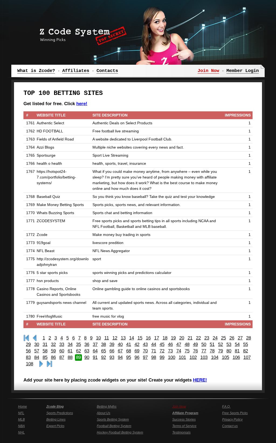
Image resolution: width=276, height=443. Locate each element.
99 (162, 357)
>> (41, 364)
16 (148, 338)
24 (215, 338)
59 (53, 350)
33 (61, 344)
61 (70, 350)
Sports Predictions (59, 413)
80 (228, 350)
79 (220, 350)
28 (248, 338)
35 (78, 344)
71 (153, 350)
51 (212, 344)
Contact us (230, 426)
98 (153, 357)
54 (237, 344)
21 (190, 338)
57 (36, 350)
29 (28, 344)
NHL (21, 432)
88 (70, 357)
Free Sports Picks (235, 413)
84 (36, 357)
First (26, 338)
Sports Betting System (113, 419)
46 (170, 344)
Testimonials (181, 432)
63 (86, 350)
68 (128, 350)
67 (120, 350)
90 (86, 357)
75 (187, 350)
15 (139, 338)
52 (220, 344)
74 (178, 350)
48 (187, 344)
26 (231, 338)
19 (173, 338)
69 (136, 350)
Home (22, 406)
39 (111, 344)
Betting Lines (55, 419)
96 (136, 357)
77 (203, 350)
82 (245, 350)
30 (36, 344)
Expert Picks (55, 426)
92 (103, 357)
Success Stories (184, 419)
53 (228, 344)
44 (153, 344)
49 (195, 344)
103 (204, 357)
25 (223, 338)
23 (206, 338)
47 (178, 344)
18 (165, 338)
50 (203, 344)
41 (128, 344)
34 (70, 344)
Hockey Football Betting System (120, 432)
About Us (103, 413)
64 (95, 350)
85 (45, 357)
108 (29, 363)
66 (111, 350)
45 (162, 344)
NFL (21, 413)
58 (45, 350)
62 (78, 350)
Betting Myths (106, 406)
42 (136, 344)
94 (120, 357)
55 (245, 344)
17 (156, 338)
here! (81, 103)
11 (106, 338)
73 (170, 350)
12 (114, 338)
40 (120, 344)
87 (61, 357)
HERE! (200, 380)
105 (225, 357)
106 (236, 357)
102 (193, 357)
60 (61, 350)
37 (95, 344)
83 (28, 357)
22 (198, 338)
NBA (21, 426)
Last (49, 364)
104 (214, 357)
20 (181, 338)
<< (34, 338)
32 (53, 344)
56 (28, 350)
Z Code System (81, 33)
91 (95, 357)
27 (240, 338)
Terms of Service (184, 426)
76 (195, 350)
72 (162, 350)
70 (145, 350)
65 (103, 350)
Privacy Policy (232, 419)
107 (247, 357)
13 (123, 338)
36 (86, 344)
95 (128, 357)
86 (53, 357)
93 (111, 357)
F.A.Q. (226, 406)
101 (182, 357)
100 (171, 357)
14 (131, 338)
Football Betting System (114, 426)
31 (45, 344)
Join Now (179, 406)
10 (98, 338)
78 (212, 350)
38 (103, 344)
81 (237, 350)
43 (145, 344)
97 (145, 357)
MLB (21, 419)
